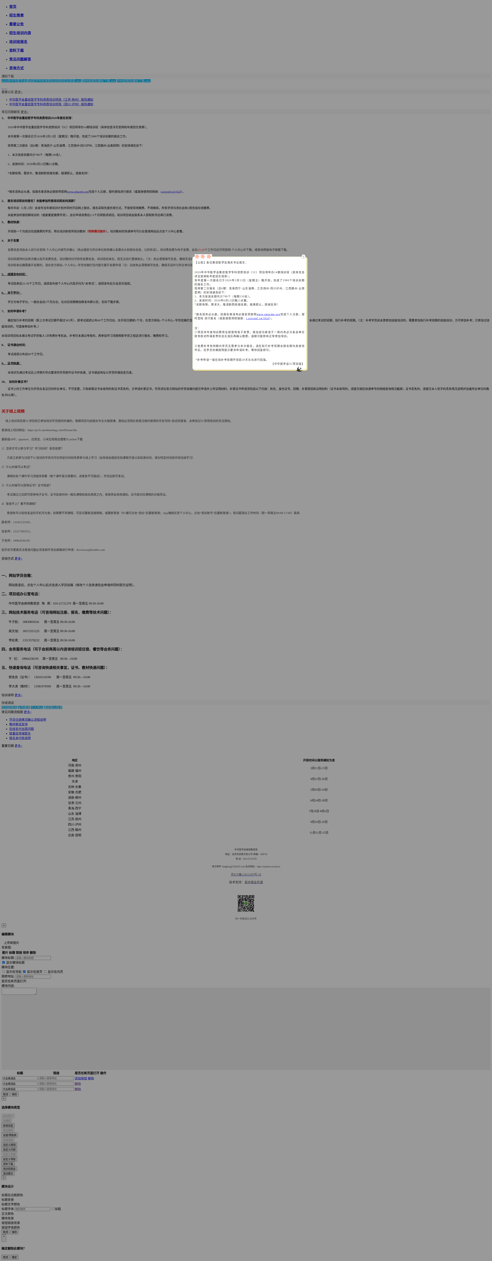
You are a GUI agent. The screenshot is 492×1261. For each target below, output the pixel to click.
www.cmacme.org (268, 314)
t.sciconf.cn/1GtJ (257, 318)
